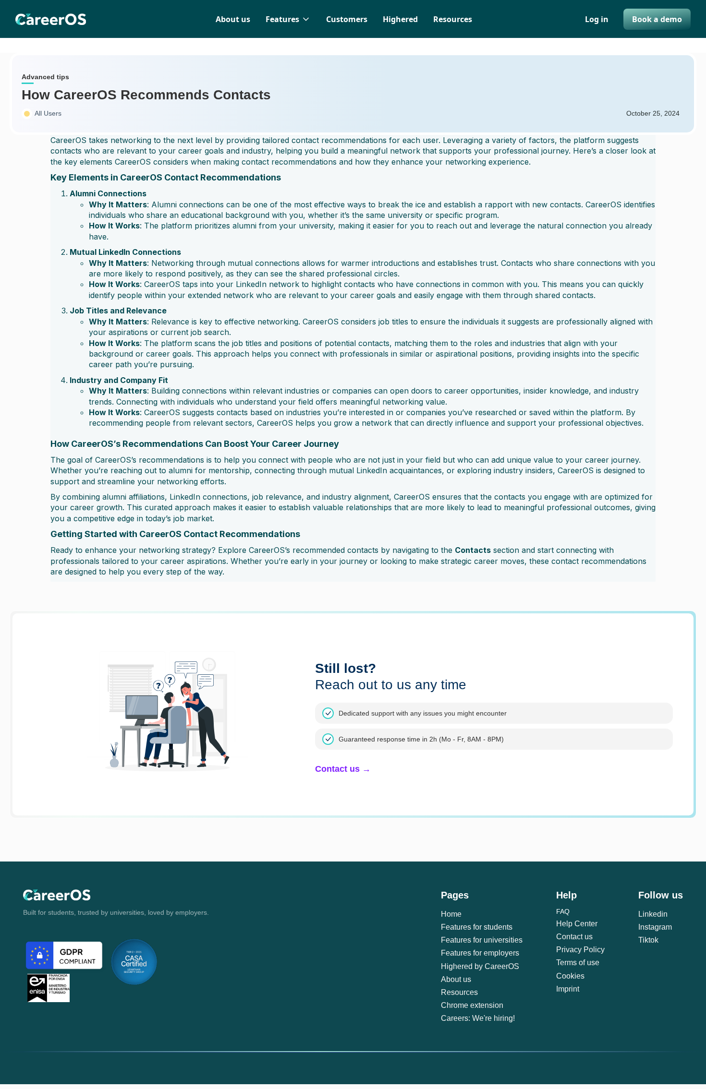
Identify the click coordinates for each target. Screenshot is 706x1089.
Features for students (476, 927)
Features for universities (482, 940)
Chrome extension (472, 1005)
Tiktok (648, 940)
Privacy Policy (580, 949)
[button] (288, 19)
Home (451, 914)
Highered (400, 19)
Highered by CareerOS (480, 966)
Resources (452, 19)
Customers (346, 19)
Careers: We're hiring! (478, 1018)
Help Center (576, 924)
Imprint (567, 989)
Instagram (655, 927)
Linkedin (653, 914)
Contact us (574, 937)
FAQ (563, 911)
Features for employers (480, 953)
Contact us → (343, 769)
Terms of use (577, 962)
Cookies (570, 976)
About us (233, 19)
